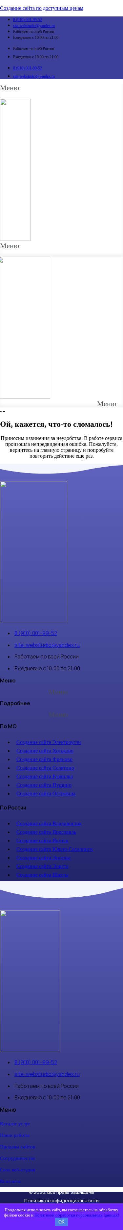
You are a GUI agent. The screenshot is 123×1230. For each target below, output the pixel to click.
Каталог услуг (15, 1123)
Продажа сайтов (17, 1146)
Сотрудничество (17, 1158)
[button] (9, 91)
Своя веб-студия (17, 1169)
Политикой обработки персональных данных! (76, 1215)
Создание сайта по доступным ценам (41, 8)
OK (61, 1221)
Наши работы (15, 1135)
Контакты (10, 1181)
